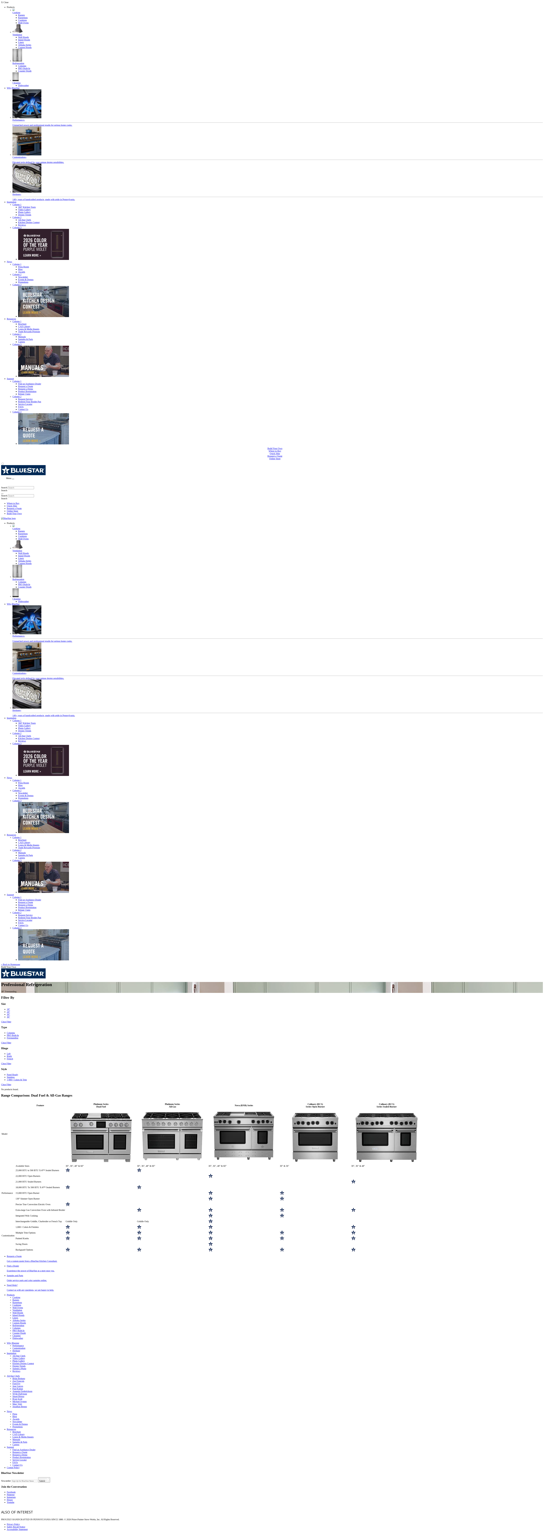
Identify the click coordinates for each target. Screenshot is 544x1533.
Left (8, 1053)
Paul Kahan (17, 1389)
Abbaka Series (24, 45)
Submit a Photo (19, 1368)
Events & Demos (25, 279)
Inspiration (11, 202)
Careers (21, 342)
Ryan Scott (17, 1399)
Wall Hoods (23, 37)
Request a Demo (25, 389)
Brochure (22, 324)
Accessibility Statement (17, 1529)
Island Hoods (24, 40)
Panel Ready (12, 1074)
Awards (21, 272)
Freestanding (12, 1038)
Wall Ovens (23, 23)
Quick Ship (275, 453)
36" (8, 1017)
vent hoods (45, 1512)
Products (11, 1295)
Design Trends (24, 215)
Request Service (25, 399)
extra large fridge (110, 1512)
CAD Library (24, 326)
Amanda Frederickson (22, 1391)
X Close (4, 2)
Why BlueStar (13, 88)
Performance (18, 1345)
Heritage (16, 1351)
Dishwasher (23, 85)
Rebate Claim (24, 394)
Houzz (10, 1500)
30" (8, 1014)
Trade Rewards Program (29, 331)
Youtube (10, 1502)
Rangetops (23, 17)
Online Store (274, 458)
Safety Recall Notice (16, 1527)
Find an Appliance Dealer (29, 384)
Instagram (11, 1497)
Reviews (22, 225)
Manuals (22, 336)
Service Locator (25, 404)
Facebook (11, 1492)
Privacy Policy (13, 1524)
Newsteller (6, 1481)
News (9, 261)
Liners (21, 42)
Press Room (23, 267)
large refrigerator (75, 1512)
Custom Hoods (25, 47)
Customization (18, 1348)
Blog (20, 269)
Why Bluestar (13, 1343)
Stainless (11, 1077)
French (10, 1059)
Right (9, 1056)
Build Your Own (274, 448)
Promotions (23, 282)
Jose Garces (17, 1386)
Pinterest (10, 1494)
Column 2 (16, 217)
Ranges (21, 15)
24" (8, 1012)
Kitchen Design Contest (29, 222)
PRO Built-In (24, 68)
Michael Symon (19, 1401)
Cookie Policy (13, 1467)
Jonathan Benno (19, 1406)
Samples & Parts (25, 339)
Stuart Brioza (18, 1396)
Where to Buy (275, 451)
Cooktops (22, 20)
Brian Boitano (18, 1378)
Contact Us (23, 409)
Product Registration (27, 391)
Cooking (16, 1297)
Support (10, 378)
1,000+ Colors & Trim (17, 1080)
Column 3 (16, 227)
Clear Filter (6, 1022)
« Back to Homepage (10, 964)
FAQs (21, 407)
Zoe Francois (18, 1381)
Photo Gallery (24, 212)
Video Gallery (24, 209)
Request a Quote (25, 386)
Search (4, 487)
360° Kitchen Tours (27, 207)
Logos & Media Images (28, 329)
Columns (22, 66)
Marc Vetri (17, 1404)
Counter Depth (24, 71)
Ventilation (17, 1310)
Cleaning (16, 1335)
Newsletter (23, 277)
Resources (11, 319)
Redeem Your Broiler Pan (29, 401)
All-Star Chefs (24, 220)
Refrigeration (18, 1325)
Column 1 (16, 204)
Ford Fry (16, 1383)
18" (8, 1009)
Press (14, 1414)
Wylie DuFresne (19, 1394)
